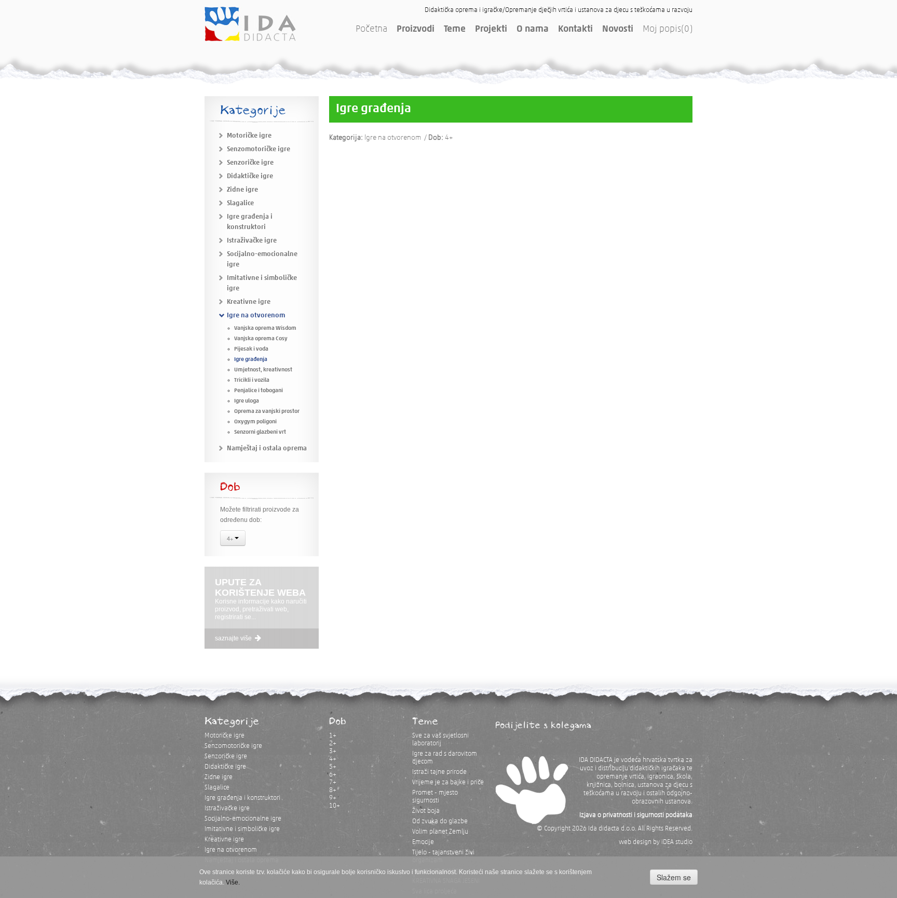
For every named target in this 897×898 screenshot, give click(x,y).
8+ (332, 790)
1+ (332, 735)
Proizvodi (415, 29)
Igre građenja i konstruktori (242, 798)
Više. (233, 882)
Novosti (617, 29)
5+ (332, 766)
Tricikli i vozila (251, 380)
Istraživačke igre (252, 240)
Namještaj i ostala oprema (267, 448)
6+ (332, 774)
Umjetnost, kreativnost (263, 370)
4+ (231, 538)
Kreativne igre (248, 302)
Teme (455, 29)
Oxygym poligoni (255, 422)
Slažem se (674, 877)
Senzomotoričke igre (258, 149)
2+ (332, 743)
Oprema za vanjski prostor (267, 411)
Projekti (491, 29)
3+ (332, 751)
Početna (371, 29)
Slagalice (240, 203)
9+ (332, 798)
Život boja (426, 811)
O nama (533, 29)
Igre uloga (246, 401)
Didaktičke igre (250, 176)
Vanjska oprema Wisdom (265, 328)
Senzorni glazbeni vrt (260, 432)
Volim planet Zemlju (440, 831)
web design (635, 842)
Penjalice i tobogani (258, 391)
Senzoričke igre (250, 162)
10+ (334, 805)
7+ (332, 782)
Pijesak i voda (251, 349)
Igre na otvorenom (256, 315)
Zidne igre (242, 189)
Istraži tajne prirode (439, 772)
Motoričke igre (249, 135)
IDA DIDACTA (250, 24)
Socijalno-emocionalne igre (243, 818)
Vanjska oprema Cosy (261, 339)
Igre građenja (250, 360)
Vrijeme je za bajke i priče (448, 782)
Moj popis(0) (667, 29)
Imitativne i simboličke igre (242, 829)
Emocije (423, 842)
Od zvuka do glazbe (440, 821)
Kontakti (575, 29)
